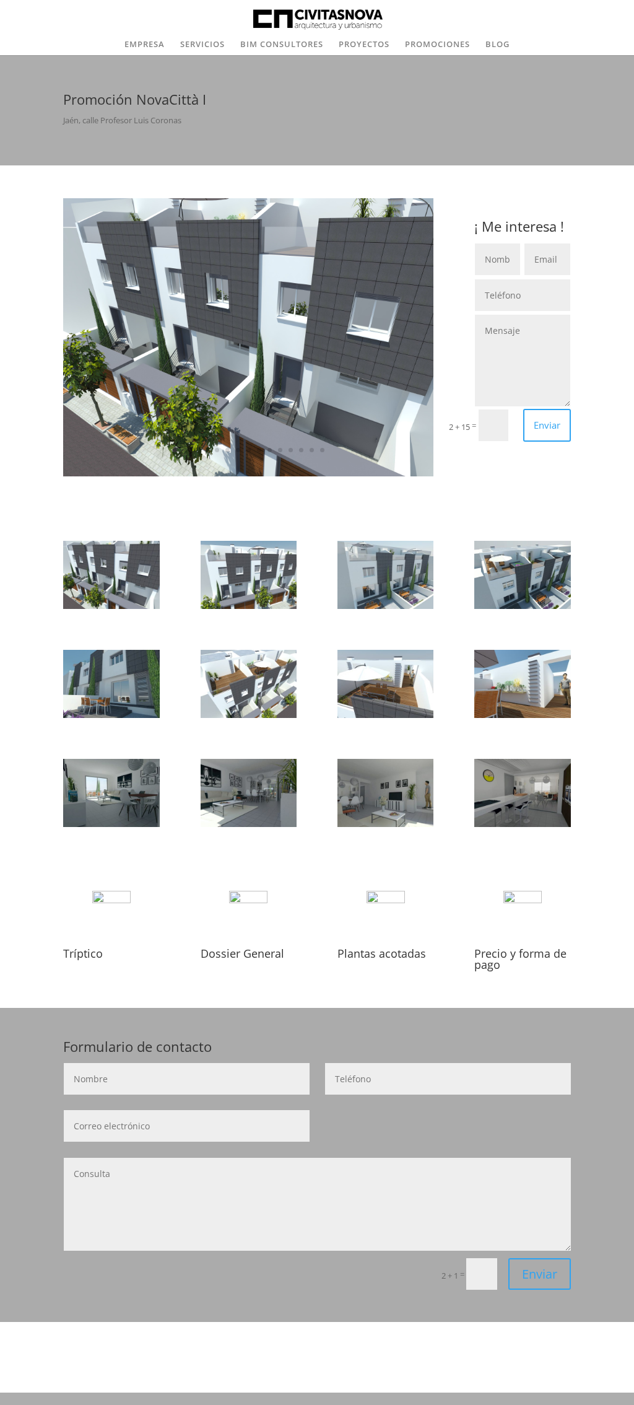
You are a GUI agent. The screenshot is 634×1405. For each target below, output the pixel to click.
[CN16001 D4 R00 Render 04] (522, 605)
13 (301, 450)
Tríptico (83, 953)
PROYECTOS (364, 45)
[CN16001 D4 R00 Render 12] (522, 823)
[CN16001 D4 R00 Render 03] (248, 473)
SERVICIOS (202, 45)
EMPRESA (144, 45)
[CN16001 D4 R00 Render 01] (385, 605)
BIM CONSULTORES (281, 45)
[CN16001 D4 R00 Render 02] (522, 714)
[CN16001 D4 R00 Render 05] (111, 714)
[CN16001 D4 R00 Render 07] (249, 605)
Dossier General (242, 953)
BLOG (497, 45)
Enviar (547, 425)
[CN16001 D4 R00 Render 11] (385, 823)
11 (280, 450)
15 (322, 450)
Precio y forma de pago (520, 959)
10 (269, 450)
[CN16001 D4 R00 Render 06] (385, 714)
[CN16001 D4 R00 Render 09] (111, 823)
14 (312, 450)
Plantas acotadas (381, 953)
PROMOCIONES (437, 45)
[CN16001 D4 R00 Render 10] (249, 823)
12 (291, 450)
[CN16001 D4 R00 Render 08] (249, 714)
